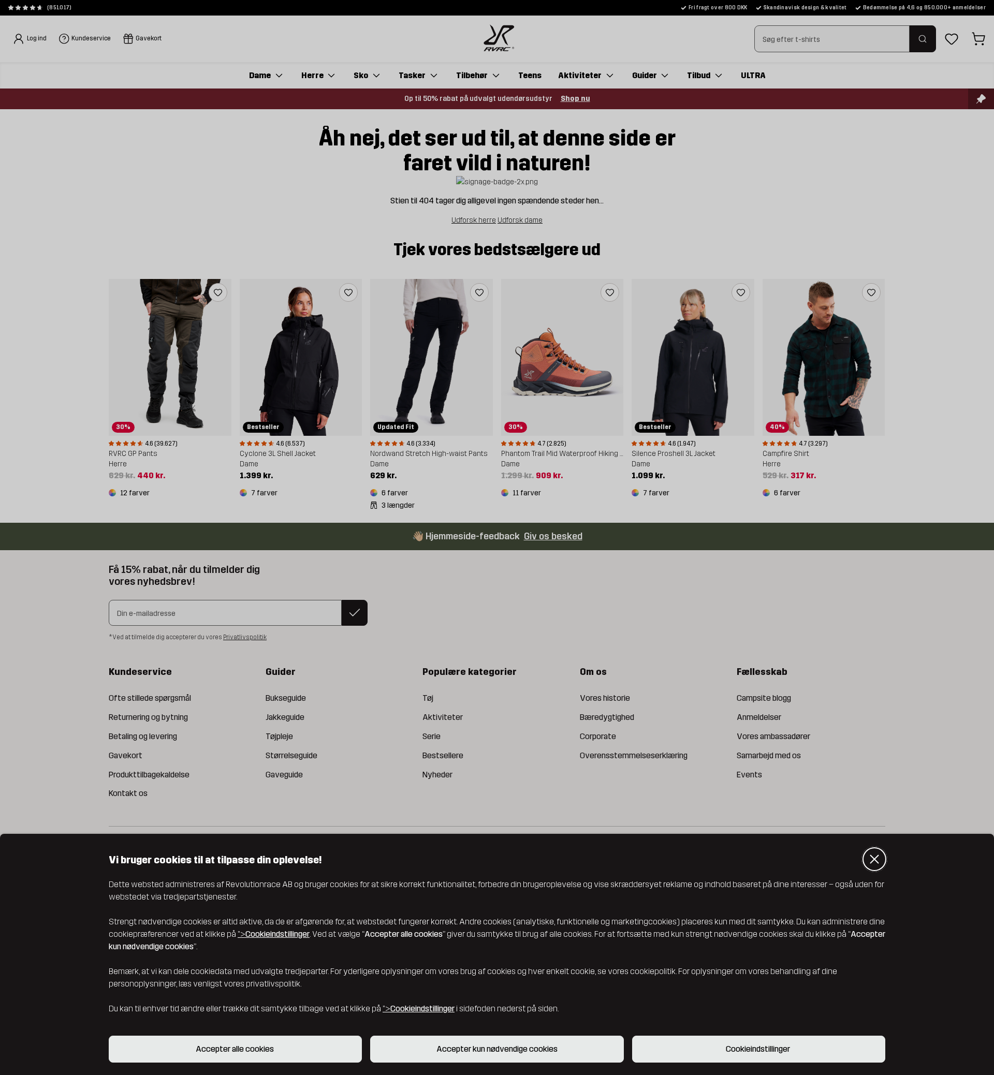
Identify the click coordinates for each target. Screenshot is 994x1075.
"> (274, 934)
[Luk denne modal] (874, 859)
